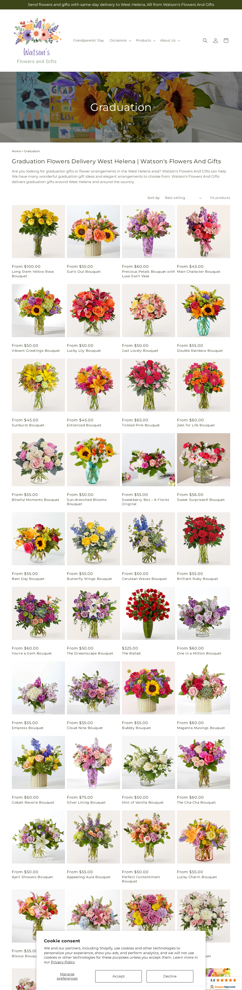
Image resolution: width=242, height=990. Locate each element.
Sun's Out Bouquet (84, 271)
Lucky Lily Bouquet (84, 350)
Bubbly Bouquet (136, 728)
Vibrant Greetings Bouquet (36, 350)
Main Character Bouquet (198, 271)
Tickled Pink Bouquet (141, 425)
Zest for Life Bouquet (196, 425)
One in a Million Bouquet (199, 653)
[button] (120, 40)
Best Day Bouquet (28, 579)
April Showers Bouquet (32, 877)
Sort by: (153, 198)
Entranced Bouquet (84, 425)
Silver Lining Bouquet (86, 802)
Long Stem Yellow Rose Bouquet (33, 273)
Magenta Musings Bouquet (201, 728)
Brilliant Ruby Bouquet (197, 579)
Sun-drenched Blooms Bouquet (87, 502)
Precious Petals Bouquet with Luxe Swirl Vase (148, 273)
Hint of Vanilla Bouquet (143, 802)
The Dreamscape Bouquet (90, 653)
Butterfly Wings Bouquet (89, 579)
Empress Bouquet (28, 728)
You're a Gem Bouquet (32, 653)
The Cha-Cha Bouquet (196, 802)
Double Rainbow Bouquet (200, 350)
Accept (118, 976)
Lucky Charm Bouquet (197, 877)
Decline (170, 976)
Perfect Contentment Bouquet (141, 879)
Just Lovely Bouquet (140, 350)
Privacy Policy (63, 962)
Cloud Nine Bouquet (85, 728)
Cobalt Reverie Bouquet (33, 802)
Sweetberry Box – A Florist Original (145, 502)
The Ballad (131, 653)
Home (16, 151)
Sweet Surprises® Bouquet (201, 500)
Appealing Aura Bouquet (89, 877)
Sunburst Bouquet (28, 425)
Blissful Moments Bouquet (35, 500)
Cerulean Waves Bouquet (144, 579)
